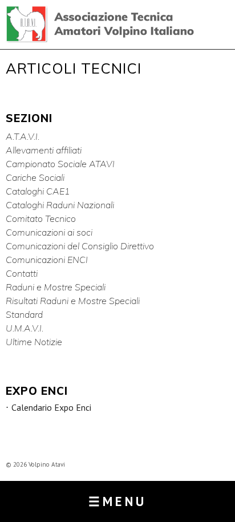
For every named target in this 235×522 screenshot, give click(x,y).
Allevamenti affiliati (44, 150)
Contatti (22, 273)
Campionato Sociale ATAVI (60, 163)
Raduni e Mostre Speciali (56, 287)
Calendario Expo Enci (51, 407)
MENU (117, 501)
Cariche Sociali (35, 177)
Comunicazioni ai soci (49, 232)
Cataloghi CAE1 (38, 191)
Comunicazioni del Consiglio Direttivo (80, 246)
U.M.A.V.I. (24, 328)
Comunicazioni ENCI (47, 259)
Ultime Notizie (34, 341)
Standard (24, 314)
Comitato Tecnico (41, 218)
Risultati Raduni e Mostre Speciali (73, 300)
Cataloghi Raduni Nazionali (60, 205)
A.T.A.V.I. (22, 136)
